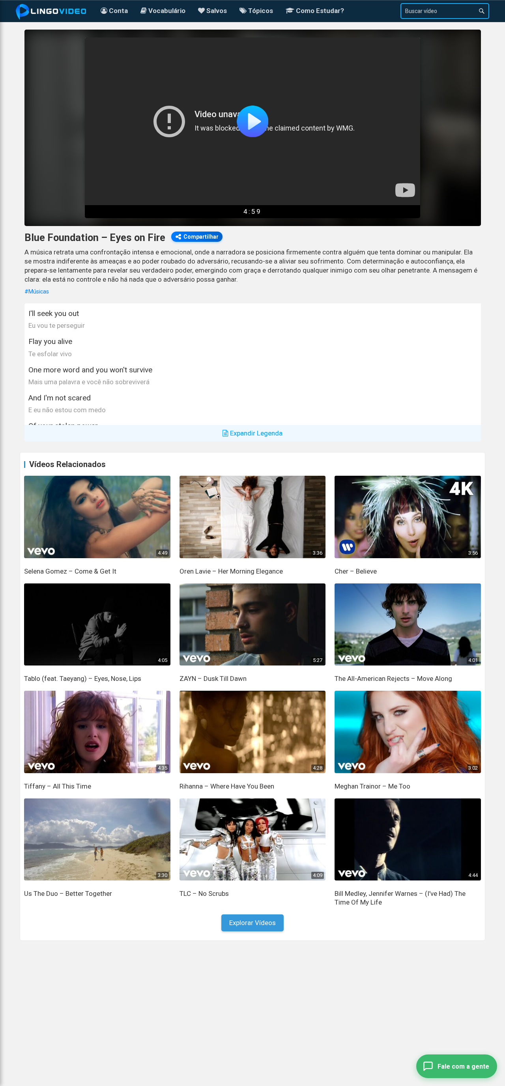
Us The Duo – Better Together (68, 893)
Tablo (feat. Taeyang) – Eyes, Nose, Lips (82, 678)
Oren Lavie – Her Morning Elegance (231, 571)
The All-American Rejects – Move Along (393, 678)
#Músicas (36, 291)
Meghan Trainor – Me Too (372, 786)
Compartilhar (201, 237)
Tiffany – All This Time (57, 786)
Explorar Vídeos (252, 923)
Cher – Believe (356, 571)
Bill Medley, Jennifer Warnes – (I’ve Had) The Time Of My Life (400, 898)
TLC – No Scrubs (204, 893)
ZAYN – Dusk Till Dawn (213, 678)
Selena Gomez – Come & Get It (70, 571)
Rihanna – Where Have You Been (227, 786)
